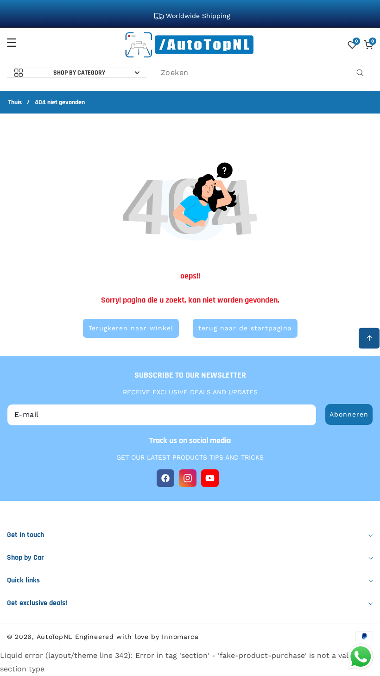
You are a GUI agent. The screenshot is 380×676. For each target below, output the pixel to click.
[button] (17, 42)
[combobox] (263, 72)
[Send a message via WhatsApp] (360, 656)
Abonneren (348, 414)
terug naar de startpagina (245, 328)
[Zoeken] (360, 72)
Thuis (15, 103)
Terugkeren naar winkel (131, 328)
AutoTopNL (54, 636)
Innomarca (180, 636)
